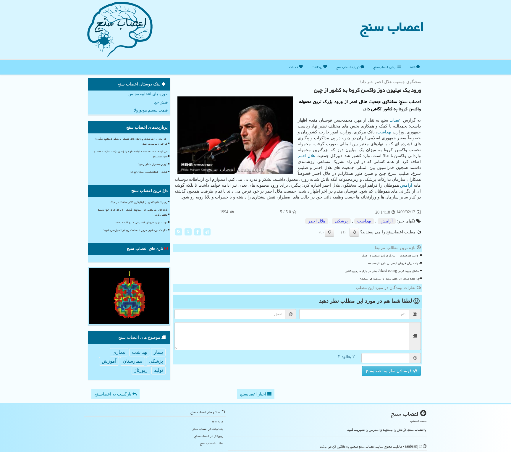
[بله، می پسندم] (354, 232)
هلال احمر (306, 156)
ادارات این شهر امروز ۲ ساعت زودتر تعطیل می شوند (135, 230)
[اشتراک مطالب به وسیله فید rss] (178, 231)
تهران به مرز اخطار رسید (152, 164)
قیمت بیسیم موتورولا (151, 110)
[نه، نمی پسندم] (329, 232)
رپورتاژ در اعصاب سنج (208, 436)
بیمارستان (132, 361)
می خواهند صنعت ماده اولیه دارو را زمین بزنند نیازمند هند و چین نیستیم (130, 153)
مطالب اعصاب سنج (211, 443)
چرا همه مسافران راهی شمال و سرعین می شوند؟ (390, 279)
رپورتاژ (141, 370)
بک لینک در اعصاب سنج (208, 429)
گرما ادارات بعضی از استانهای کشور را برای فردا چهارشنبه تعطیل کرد (132, 212)
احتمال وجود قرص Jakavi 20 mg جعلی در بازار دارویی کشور (382, 271)
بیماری (118, 352)
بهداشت (317, 67)
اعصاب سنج (392, 26)
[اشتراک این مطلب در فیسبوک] (197, 231)
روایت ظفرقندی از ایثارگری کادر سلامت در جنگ (391, 256)
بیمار (158, 352)
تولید (158, 370)
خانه (413, 67)
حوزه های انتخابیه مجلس (148, 94)
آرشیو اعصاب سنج (385, 67)
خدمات (294, 67)
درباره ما (217, 421)
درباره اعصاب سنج (348, 67)
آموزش (109, 361)
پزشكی (341, 221)
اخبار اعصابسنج (253, 394)
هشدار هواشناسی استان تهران (148, 172)
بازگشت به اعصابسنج (113, 394)
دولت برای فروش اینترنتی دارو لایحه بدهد (393, 263)
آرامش (406, 185)
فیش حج (161, 102)
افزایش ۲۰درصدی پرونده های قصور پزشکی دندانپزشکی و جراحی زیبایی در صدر (131, 141)
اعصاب (395, 120)
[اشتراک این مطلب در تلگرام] (207, 231)
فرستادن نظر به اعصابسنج (389, 371)
